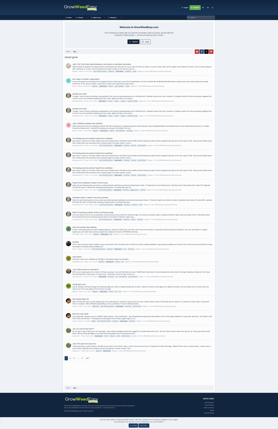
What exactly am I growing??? (86, 269)
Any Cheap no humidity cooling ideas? (85, 79)
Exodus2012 (76, 336)
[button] (207, 7)
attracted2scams (77, 276)
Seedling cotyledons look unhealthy (88, 123)
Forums (80, 17)
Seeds (212, 410)
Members (113, 17)
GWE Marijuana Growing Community (160, 71)
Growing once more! (79, 94)
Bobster (74, 130)
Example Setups (209, 413)
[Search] (212, 7)
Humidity (75, 242)
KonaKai (75, 71)
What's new (97, 17)
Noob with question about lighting (84, 227)
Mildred (74, 291)
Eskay (74, 86)
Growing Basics (209, 402)
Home (69, 17)
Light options (77, 257)
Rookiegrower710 (77, 101)
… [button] (78, 358)
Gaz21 (74, 249)
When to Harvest (209, 407)
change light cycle (78, 284)
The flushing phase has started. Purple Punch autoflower (92, 138)
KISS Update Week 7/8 (80, 299)
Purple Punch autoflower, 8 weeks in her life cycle (90, 183)
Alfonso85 (75, 234)
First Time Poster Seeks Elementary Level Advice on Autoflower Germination (102, 64)
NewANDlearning (77, 262)
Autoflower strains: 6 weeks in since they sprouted (90, 197)
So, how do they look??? (83, 329)
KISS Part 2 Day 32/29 (80, 314)
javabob (74, 306)
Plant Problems (209, 405)
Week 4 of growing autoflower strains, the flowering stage (92, 212)
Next (87, 358)
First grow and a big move (84, 344)
